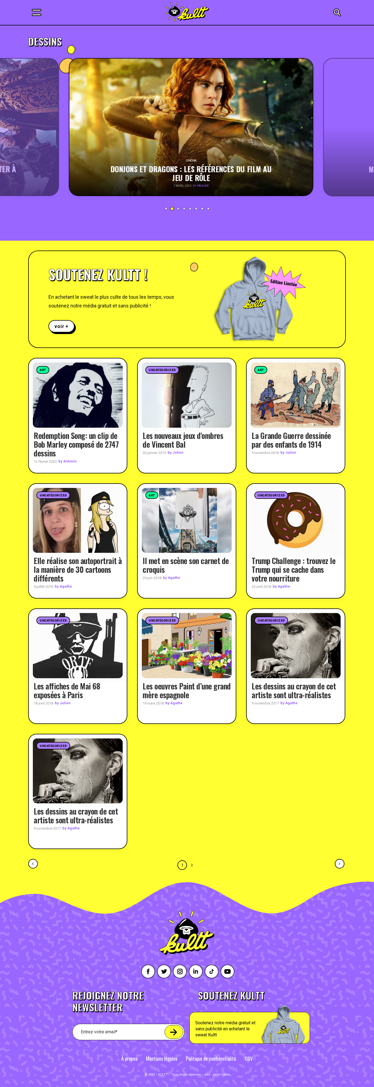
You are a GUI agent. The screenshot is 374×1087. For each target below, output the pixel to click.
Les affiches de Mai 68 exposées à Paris (67, 690)
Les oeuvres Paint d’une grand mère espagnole (187, 690)
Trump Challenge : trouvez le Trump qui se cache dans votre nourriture (293, 569)
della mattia (221, 1074)
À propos (129, 1058)
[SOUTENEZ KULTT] (265, 1017)
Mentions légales (161, 1058)
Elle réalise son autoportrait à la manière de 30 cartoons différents (78, 569)
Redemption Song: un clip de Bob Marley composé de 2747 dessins (76, 444)
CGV (249, 1058)
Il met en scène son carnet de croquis (186, 565)
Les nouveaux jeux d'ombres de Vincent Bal (183, 440)
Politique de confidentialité (211, 1058)
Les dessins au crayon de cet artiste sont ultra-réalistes (294, 690)
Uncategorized (162, 370)
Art (43, 370)
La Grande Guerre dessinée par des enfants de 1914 (291, 440)
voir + (61, 326)
